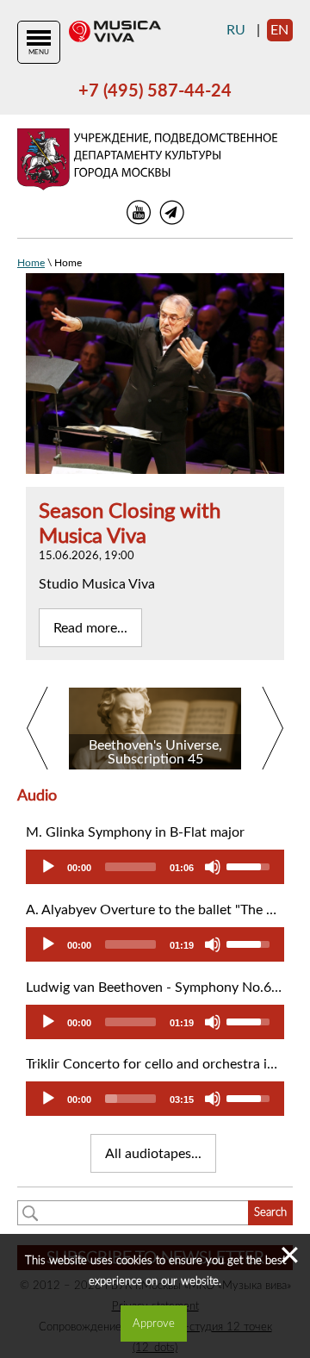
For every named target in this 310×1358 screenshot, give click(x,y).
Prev (39, 728)
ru (235, 30)
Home (31, 263)
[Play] (48, 866)
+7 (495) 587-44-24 (155, 91)
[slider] (250, 865)
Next (270, 728)
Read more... (90, 628)
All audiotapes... (153, 1154)
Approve (154, 1323)
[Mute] (212, 866)
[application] (155, 867)
